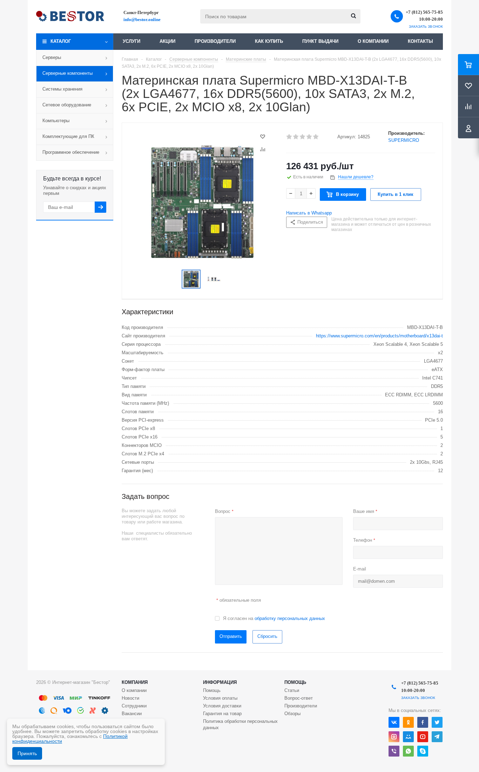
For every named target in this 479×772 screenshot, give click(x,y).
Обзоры (292, 713)
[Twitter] (437, 722)
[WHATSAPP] (408, 751)
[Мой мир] (408, 736)
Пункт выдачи (320, 41)
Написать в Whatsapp (309, 213)
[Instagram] (394, 736)
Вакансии (132, 713)
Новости (130, 698)
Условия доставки (222, 705)
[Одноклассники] (408, 722)
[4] (309, 137)
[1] (289, 137)
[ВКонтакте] (394, 722)
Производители (215, 41)
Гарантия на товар (222, 713)
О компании (373, 41)
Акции (167, 41)
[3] (302, 137)
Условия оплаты (220, 698)
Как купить (269, 41)
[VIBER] (394, 751)
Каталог (60, 41)
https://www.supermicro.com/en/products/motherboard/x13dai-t (379, 335)
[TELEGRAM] (437, 736)
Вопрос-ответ (298, 698)
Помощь (295, 682)
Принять (27, 753)
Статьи (291, 690)
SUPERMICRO (403, 140)
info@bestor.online (142, 19)
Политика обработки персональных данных (240, 724)
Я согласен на (274, 618)
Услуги (131, 41)
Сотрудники (134, 705)
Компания (135, 682)
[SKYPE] (422, 751)
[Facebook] (422, 722)
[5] (316, 137)
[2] (296, 137)
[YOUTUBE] (422, 736)
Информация (220, 682)
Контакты (420, 41)
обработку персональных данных (290, 618)
